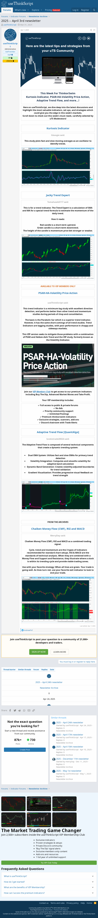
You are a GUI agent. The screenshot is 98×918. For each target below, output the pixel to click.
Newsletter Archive (49, 687)
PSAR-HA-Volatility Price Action (57, 293)
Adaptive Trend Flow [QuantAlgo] (58, 432)
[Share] (91, 29)
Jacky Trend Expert (58, 195)
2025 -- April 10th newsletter (69, 746)
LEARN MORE (59, 652)
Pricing (48, 10)
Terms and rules (58, 903)
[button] (28, 10)
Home (89, 903)
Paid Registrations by (49, 910)
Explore (35, 10)
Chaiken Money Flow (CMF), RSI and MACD (58, 528)
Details (80, 912)
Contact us (43, 903)
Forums (7, 10)
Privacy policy (72, 903)
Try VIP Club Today (49, 862)
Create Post (25, 749)
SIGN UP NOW (39, 651)
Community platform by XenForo (49, 908)
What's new (20, 10)
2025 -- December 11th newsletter (72, 758)
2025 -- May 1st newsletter (68, 770)
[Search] (94, 10)
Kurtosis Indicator (58, 128)
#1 (94, 30)
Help (83, 903)
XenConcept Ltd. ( (72, 912)
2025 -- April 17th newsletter (69, 734)
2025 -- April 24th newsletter (49, 682)
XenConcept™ (53, 912)
